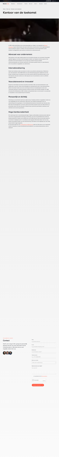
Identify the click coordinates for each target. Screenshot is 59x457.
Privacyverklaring (44, 376)
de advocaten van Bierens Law (26, 124)
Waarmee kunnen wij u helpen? (37, 365)
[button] (54, 1)
